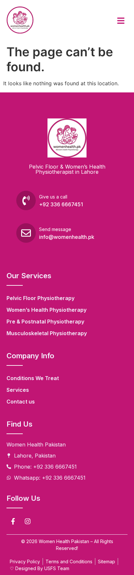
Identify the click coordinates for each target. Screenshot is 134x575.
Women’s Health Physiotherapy (47, 310)
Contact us (21, 401)
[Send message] (26, 233)
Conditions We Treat (33, 378)
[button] (120, 21)
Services (18, 390)
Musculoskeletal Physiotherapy (47, 333)
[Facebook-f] (13, 521)
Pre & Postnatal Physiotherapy (45, 321)
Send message (55, 229)
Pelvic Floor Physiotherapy (40, 298)
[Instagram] (27, 521)
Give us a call (53, 196)
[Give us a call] (26, 200)
